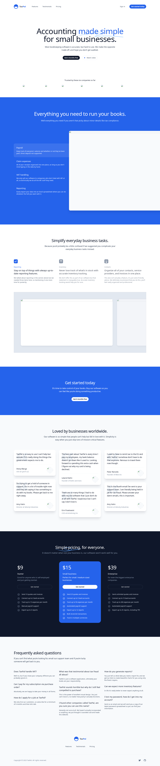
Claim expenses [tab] (23, 161)
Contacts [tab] (107, 267)
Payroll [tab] (19, 147)
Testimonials (47, 6)
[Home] (20, 6)
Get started (35, 587)
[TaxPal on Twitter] (139, 760)
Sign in (122, 6)
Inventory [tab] (62, 267)
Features (35, 6)
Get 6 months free (71, 58)
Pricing (58, 6)
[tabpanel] (107, 171)
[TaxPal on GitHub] (145, 760)
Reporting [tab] (21, 188)
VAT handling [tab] (22, 174)
